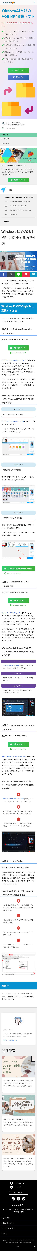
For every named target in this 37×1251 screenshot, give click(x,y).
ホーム (7, 123)
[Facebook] (18, 1198)
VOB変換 (6, 139)
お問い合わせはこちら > (10, 1040)
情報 (4, 1233)
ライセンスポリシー (23, 1240)
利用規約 (5, 1240)
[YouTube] (13, 1198)
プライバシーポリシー (13, 1240)
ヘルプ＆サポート (9, 1228)
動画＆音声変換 (16, 123)
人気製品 (6, 1218)
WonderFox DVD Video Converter (13, 756)
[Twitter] (23, 1198)
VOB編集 (6, 143)
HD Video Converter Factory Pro (13, 360)
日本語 (18, 1246)
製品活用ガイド (8, 1223)
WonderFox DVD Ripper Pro (11, 613)
